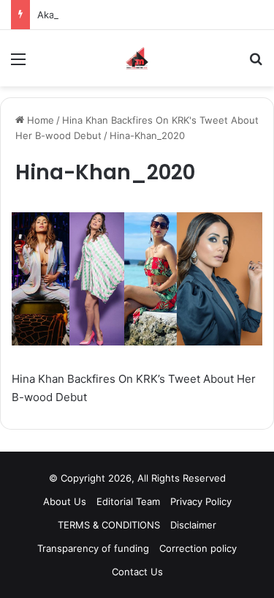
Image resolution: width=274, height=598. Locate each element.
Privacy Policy (201, 501)
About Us (64, 501)
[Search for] (255, 64)
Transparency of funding (93, 548)
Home (39, 120)
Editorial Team (128, 501)
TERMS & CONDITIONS (109, 525)
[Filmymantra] (137, 58)
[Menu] (18, 64)
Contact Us (137, 572)
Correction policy (198, 548)
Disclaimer (193, 525)
